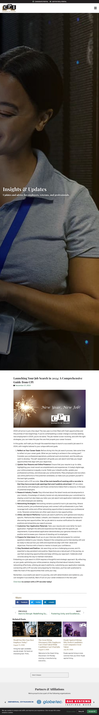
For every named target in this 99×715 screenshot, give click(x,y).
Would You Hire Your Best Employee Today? (23, 641)
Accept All (92, 711)
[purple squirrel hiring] (75, 629)
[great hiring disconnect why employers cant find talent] (50, 629)
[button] (95, 8)
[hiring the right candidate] (24, 629)
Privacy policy (71, 711)
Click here (17, 582)
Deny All (81, 711)
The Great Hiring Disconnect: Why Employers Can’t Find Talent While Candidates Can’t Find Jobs (49, 643)
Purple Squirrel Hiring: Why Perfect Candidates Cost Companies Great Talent (73, 643)
